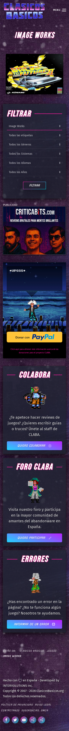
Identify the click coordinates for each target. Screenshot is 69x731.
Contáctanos (10, 710)
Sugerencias (30, 710)
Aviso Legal (43, 704)
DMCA (44, 710)
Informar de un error (32, 624)
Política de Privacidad (17, 704)
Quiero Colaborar (31, 445)
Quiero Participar (31, 538)
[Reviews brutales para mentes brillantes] (34, 230)
